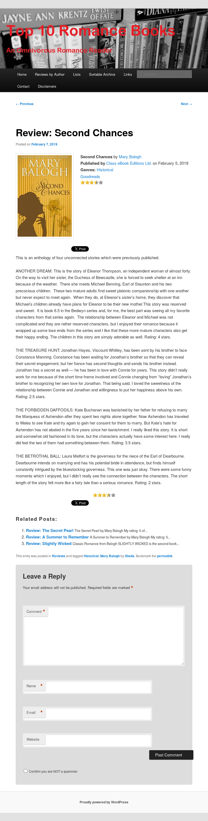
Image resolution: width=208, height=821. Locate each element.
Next (186, 103)
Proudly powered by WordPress (104, 802)
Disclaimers (47, 86)
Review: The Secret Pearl (49, 530)
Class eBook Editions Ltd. (129, 163)
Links (128, 74)
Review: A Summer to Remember (57, 537)
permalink (165, 555)
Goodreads (90, 176)
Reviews (58, 555)
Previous (25, 103)
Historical (105, 169)
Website (33, 739)
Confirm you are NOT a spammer (52, 771)
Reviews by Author (49, 74)
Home (22, 74)
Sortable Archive (102, 74)
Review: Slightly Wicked (49, 543)
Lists (77, 74)
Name (35, 685)
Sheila (129, 555)
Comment (36, 611)
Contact (23, 86)
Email (35, 712)
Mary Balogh (130, 156)
